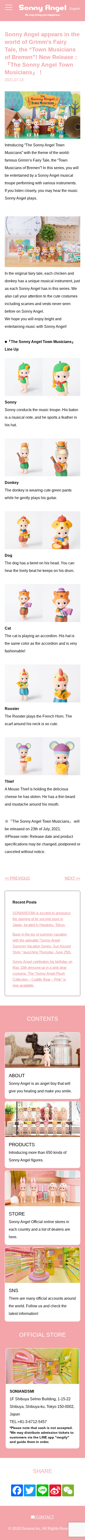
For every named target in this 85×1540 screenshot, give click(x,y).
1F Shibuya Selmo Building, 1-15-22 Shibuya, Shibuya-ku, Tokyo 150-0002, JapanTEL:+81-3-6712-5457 (42, 1416)
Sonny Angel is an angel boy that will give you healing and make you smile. (40, 1083)
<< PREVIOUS (17, 878)
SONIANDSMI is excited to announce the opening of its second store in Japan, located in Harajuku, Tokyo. (42, 919)
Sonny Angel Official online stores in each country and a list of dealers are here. (39, 1225)
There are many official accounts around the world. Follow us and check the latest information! (42, 1302)
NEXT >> (72, 878)
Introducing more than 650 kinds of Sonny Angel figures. (37, 1152)
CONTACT (44, 1517)
